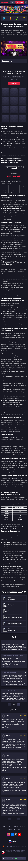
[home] (4, 2)
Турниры (23, 826)
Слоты (4, 826)
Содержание (11, 829)
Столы (16, 826)
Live (10, 826)
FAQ (19, 829)
